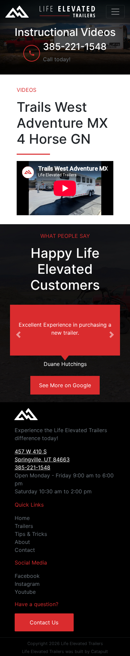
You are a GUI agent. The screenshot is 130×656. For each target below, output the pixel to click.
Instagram (27, 583)
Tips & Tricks (31, 534)
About (22, 542)
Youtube (25, 591)
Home (22, 518)
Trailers (24, 526)
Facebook (27, 576)
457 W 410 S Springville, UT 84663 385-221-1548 (42, 459)
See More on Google (65, 385)
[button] (18, 334)
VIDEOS (26, 89)
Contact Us (44, 622)
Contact (25, 550)
